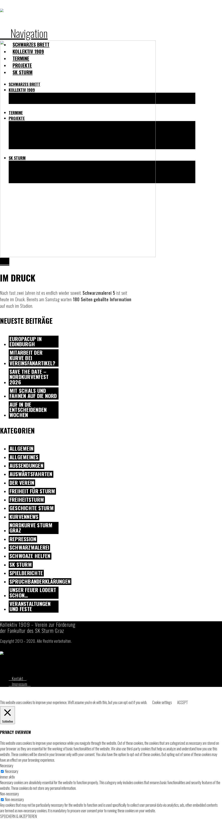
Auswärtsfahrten (31, 474)
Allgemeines (24, 457)
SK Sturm (21, 564)
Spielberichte (26, 573)
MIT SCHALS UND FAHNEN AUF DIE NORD (33, 393)
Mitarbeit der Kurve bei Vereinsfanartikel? (32, 358)
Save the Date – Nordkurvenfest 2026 (29, 377)
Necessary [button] (6, 765)
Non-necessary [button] (9, 793)
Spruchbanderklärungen (40, 581)
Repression (23, 539)
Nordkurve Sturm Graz (31, 528)
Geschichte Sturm (32, 508)
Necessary (11, 771)
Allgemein (21, 448)
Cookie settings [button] (162, 702)
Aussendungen (26, 465)
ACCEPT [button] (182, 702)
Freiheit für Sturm (32, 491)
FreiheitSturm (27, 499)
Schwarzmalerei (29, 547)
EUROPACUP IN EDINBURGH (26, 342)
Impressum (19, 684)
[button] (24, 33)
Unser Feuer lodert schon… (33, 593)
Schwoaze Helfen (30, 556)
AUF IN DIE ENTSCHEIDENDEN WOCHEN (28, 410)
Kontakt (17, 678)
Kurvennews (24, 516)
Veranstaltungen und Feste (30, 606)
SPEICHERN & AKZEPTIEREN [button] (18, 816)
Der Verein (22, 482)
